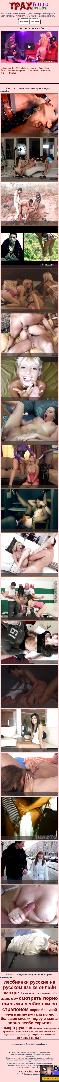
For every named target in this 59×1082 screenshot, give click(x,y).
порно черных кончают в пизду (17, 1035)
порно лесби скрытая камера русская (26, 1025)
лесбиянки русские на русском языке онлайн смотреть (29, 987)
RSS (37, 1071)
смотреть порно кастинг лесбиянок (36, 1031)
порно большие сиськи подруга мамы (29, 1016)
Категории (24, 21)
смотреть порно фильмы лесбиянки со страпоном (30, 1003)
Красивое (33, 70)
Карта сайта (26, 1071)
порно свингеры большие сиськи (36, 1036)
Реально (13, 73)
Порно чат (35, 21)
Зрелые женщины (16, 70)
